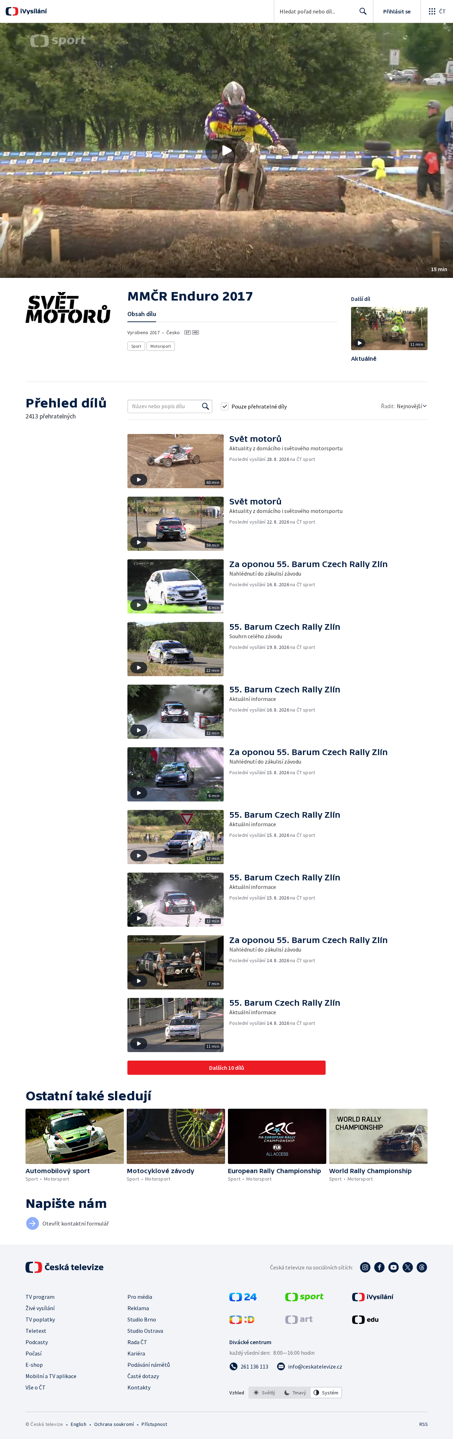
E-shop (34, 1364)
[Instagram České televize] (365, 1267)
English (78, 1424)
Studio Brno (141, 1319)
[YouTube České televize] (393, 1267)
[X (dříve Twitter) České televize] (407, 1267)
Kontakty (138, 1387)
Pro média (139, 1296)
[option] (265, 1393)
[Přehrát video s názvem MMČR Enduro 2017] (226, 150)
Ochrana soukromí (114, 1424)
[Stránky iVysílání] (373, 1299)
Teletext (35, 1330)
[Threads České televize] (422, 1267)
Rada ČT (137, 1342)
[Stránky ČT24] (243, 1299)
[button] (226, 150)
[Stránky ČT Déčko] (241, 1321)
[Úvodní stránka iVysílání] (33, 11)
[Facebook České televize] (379, 1267)
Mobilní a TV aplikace (50, 1376)
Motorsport (160, 346)
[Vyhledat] (205, 406)
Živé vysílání (40, 1308)
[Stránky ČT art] (298, 1321)
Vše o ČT (35, 1387)
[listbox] (295, 1393)
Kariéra (136, 1353)
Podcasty (36, 1342)
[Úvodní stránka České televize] (65, 1267)
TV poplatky (40, 1319)
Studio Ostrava (145, 1330)
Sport (136, 346)
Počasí (33, 1353)
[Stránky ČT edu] (365, 1321)
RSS (423, 1424)
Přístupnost (154, 1424)
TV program (40, 1296)
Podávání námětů (148, 1364)
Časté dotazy (143, 1376)
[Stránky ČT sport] (304, 1299)
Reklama (138, 1308)
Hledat (363, 11)
